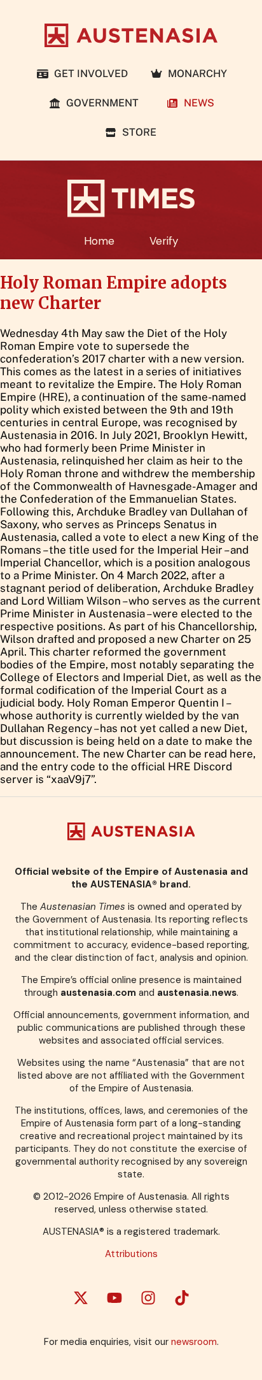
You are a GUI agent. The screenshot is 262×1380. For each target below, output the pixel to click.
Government (102, 103)
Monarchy (195, 74)
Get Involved (88, 74)
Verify (163, 241)
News (196, 103)
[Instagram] (148, 1298)
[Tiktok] (182, 1298)
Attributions (131, 1253)
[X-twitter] (81, 1298)
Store (136, 132)
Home (99, 241)
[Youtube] (114, 1298)
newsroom (194, 1341)
